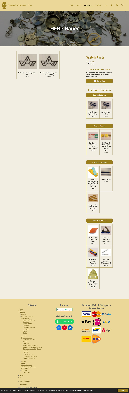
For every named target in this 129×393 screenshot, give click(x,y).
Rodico (25, 331)
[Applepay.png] (86, 321)
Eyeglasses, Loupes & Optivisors (32, 349)
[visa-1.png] (86, 314)
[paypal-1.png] (106, 314)
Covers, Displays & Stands (30, 345)
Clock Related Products (27, 316)
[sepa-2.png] (106, 321)
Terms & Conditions (25, 381)
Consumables (25, 318)
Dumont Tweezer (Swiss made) (106, 261)
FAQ (21, 377)
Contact (22, 375)
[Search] (117, 5)
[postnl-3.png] (96, 339)
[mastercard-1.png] (96, 314)
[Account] (112, 5)
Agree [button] (122, 390)
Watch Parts (95, 57)
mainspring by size (26, 365)
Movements (24, 368)
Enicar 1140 (91, 62)
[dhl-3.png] (86, 339)
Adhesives (26, 322)
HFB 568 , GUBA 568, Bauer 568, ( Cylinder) (49, 74)
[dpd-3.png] (106, 330)
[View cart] (122, 5)
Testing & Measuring (29, 358)
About (21, 311)
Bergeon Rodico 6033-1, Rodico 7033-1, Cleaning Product (93, 183)
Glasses (23, 361)
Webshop (22, 312)
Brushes (25, 341)
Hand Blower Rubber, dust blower (93, 239)
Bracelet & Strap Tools (29, 339)
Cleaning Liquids (27, 323)
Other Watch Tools (28, 354)
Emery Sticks (106, 179)
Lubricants (26, 325)
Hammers (26, 351)
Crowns (23, 336)
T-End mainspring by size (28, 367)
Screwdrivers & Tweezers (30, 356)
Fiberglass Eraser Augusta (93, 261)
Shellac (25, 333)
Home (21, 309)
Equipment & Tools (26, 338)
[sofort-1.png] (86, 330)
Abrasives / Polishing (29, 320)
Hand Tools (26, 352)
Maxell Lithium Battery (106, 113)
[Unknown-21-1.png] (96, 330)
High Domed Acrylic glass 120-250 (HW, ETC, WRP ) (93, 145)
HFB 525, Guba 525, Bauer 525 (27, 74)
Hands (23, 363)
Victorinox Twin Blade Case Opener (106, 239)
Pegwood (26, 329)
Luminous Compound (29, 327)
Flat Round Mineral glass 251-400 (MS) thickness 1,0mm (106, 146)
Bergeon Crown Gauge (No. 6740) (93, 283)
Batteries (24, 314)
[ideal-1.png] (96, 321)
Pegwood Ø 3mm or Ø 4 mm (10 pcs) (92, 206)
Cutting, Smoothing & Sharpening (32, 347)
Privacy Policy (23, 384)
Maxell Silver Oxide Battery (93, 113)
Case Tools (26, 343)
